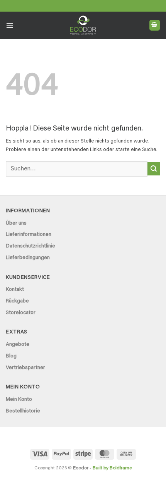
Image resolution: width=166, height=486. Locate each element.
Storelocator (21, 313)
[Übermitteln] (153, 168)
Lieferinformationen (28, 234)
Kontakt (15, 289)
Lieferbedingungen (28, 258)
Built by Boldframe (112, 468)
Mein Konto (19, 399)
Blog (11, 356)
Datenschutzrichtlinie (30, 246)
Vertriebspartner (25, 368)
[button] (10, 25)
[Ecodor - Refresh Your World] (83, 26)
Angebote (17, 344)
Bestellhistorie (23, 411)
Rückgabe (17, 301)
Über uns (16, 223)
